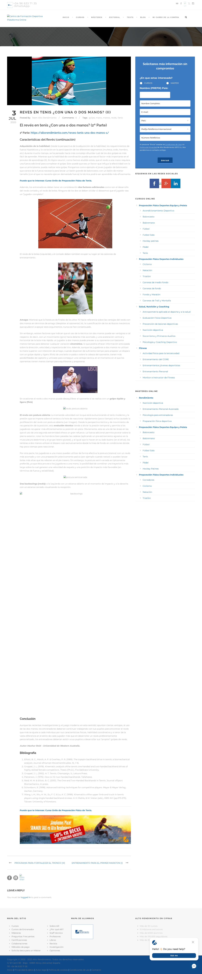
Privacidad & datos (24, 970)
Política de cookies (58, 970)
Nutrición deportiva (153, 330)
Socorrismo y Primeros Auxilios (159, 336)
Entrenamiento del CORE (156, 359)
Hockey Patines (151, 468)
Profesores (55, 936)
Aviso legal (41, 970)
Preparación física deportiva (157, 421)
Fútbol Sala (148, 235)
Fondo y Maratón (151, 294)
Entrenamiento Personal (155, 371)
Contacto (96, 970)
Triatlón (147, 276)
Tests (130, 17)
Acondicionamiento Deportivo (158, 210)
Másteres (96, 17)
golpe (92, 117)
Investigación (56, 947)
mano (99, 117)
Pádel (145, 247)
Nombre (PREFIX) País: (154, 88)
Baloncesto (148, 216)
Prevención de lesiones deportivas (160, 324)
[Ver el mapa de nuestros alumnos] (82, 931)
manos (106, 117)
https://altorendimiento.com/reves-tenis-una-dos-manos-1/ (70, 132)
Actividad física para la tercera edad (161, 353)
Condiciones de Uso (173, 144)
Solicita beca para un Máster (26, 950)
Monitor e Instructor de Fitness (159, 377)
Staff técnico (56, 933)
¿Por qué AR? (57, 929)
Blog (143, 17)
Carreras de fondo (152, 288)
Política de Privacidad (148, 147)
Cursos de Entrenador (23, 929)
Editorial (114, 17)
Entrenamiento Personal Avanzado (161, 409)
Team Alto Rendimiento (44, 117)
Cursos (80, 17)
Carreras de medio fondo (155, 282)
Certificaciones (19, 940)
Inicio (66, 17)
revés (114, 117)
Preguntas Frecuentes (23, 936)
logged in (26, 897)
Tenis (120, 117)
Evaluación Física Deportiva (157, 318)
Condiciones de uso (80, 970)
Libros (53, 940)
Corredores (148, 480)
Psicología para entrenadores (158, 415)
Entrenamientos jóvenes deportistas (161, 365)
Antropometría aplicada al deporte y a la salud (166, 311)
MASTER (175, 83)
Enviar (165, 160)
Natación (147, 270)
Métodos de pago (21, 947)
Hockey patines (151, 241)
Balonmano (149, 222)
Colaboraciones (19, 943)
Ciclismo (147, 264)
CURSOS (148, 83)
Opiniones (55, 950)
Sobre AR (54, 926)
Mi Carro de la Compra (166, 17)
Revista (53, 943)
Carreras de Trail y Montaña (157, 300)
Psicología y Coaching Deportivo (160, 342)
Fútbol (146, 228)
